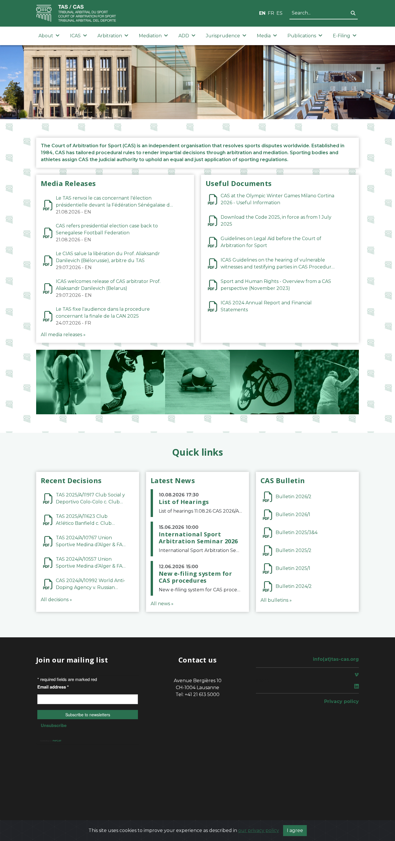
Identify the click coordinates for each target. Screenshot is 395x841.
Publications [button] (301, 35)
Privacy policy (341, 701)
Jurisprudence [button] (223, 35)
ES (279, 13)
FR (271, 13)
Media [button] (264, 35)
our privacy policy (258, 830)
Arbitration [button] (109, 35)
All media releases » (63, 334)
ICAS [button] (75, 35)
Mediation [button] (150, 35)
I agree (295, 830)
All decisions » (56, 599)
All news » (162, 603)
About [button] (45, 35)
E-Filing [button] (341, 35)
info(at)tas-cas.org (336, 659)
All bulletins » (276, 600)
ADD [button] (183, 35)
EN (262, 13)
